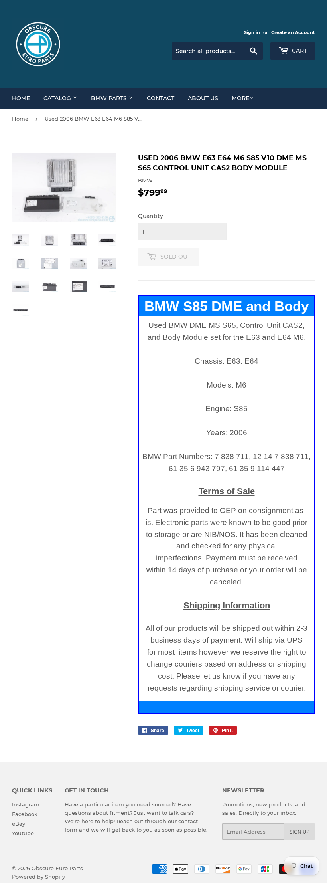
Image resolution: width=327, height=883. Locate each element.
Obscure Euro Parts (57, 868)
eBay (18, 823)
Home (21, 98)
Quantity (150, 216)
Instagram (25, 804)
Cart (298, 50)
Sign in (252, 32)
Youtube (23, 833)
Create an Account (293, 32)
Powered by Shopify (38, 876)
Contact (160, 98)
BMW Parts (109, 98)
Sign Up (300, 832)
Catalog (58, 98)
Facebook (24, 814)
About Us (203, 98)
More (240, 98)
